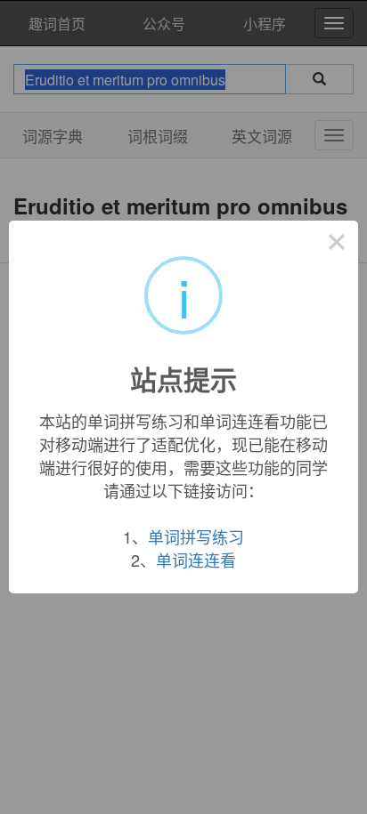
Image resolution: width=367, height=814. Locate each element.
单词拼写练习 (196, 536)
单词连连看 (196, 559)
